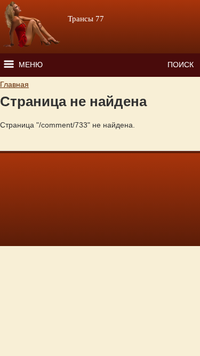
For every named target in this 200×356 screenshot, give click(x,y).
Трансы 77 (86, 18)
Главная (14, 84)
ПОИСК (180, 64)
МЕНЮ (31, 64)
